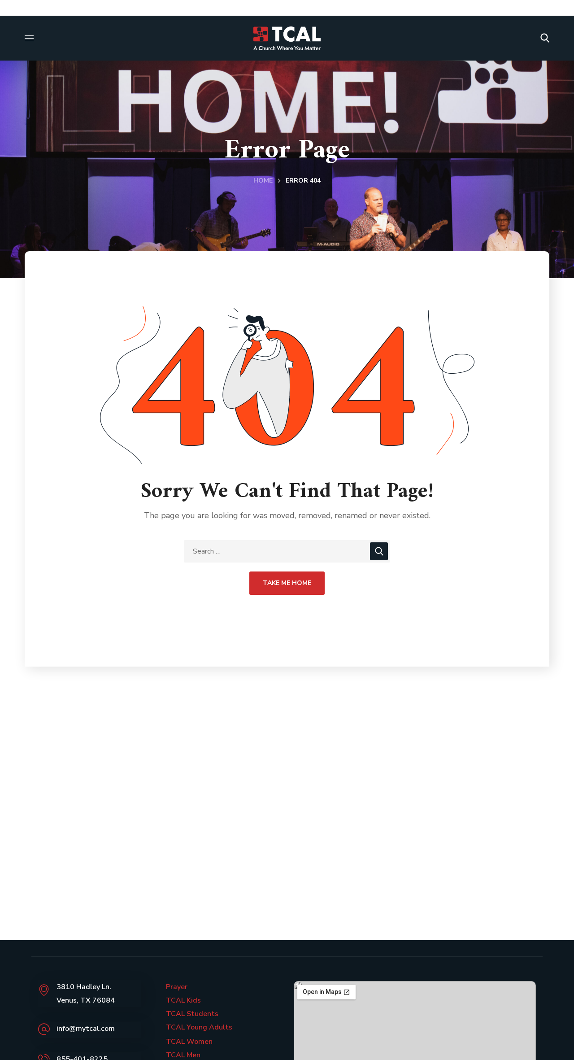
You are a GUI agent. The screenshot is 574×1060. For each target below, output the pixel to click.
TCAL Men (183, 1055)
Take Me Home (287, 583)
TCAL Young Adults (199, 1027)
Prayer (176, 987)
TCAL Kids (183, 1000)
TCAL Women (189, 1042)
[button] (544, 38)
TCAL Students (192, 1014)
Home (263, 180)
